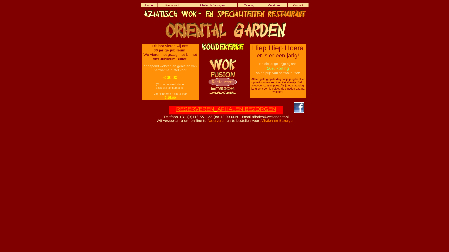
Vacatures (274, 5)
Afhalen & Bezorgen (212, 5)
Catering (249, 5)
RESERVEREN (195, 109)
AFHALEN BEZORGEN (246, 109)
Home (149, 5)
